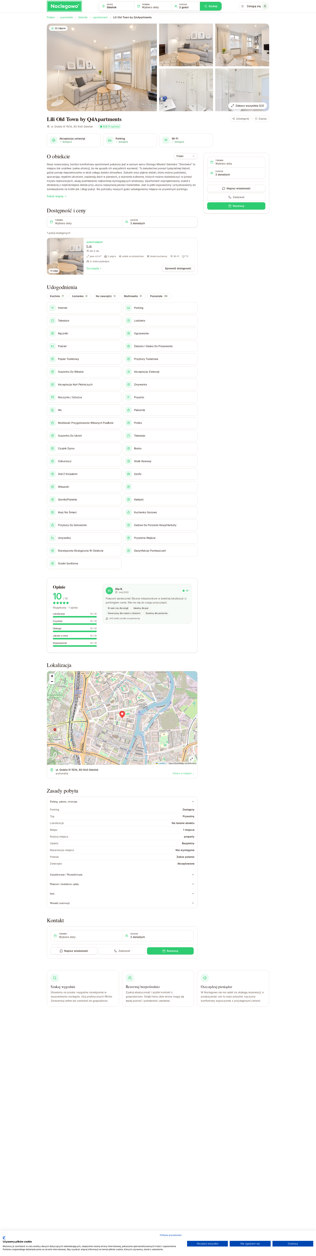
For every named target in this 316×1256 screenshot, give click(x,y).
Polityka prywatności (171, 1235)
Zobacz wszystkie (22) (250, 105)
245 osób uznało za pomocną (124, 618)
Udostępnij (242, 118)
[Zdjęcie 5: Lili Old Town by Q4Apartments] (242, 89)
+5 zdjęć (54, 270)
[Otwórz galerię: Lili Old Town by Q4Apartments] (102, 67)
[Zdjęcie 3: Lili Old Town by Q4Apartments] (242, 45)
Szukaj (213, 6)
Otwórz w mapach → (183, 773)
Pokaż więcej (55, 196)
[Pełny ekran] (191, 759)
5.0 (111, 126)
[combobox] (186, 156)
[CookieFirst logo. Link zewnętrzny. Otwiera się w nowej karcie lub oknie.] (4, 1238)
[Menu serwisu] (242, 6)
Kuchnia (56, 296)
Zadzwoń (124, 950)
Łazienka (79, 296)
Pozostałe (158, 296)
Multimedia (132, 296)
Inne (52, 893)
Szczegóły (92, 268)
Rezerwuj (172, 950)
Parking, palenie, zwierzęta (63, 801)
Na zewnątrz (105, 296)
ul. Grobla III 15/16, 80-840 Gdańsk (72, 126)
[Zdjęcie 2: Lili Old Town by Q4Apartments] (186, 45)
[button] (122, 714)
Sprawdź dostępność (178, 268)
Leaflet (161, 763)
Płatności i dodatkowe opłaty (64, 884)
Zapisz (263, 118)
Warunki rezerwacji (59, 903)
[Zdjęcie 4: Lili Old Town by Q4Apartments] (186, 89)
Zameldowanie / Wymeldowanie (66, 874)
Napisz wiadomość (76, 950)
